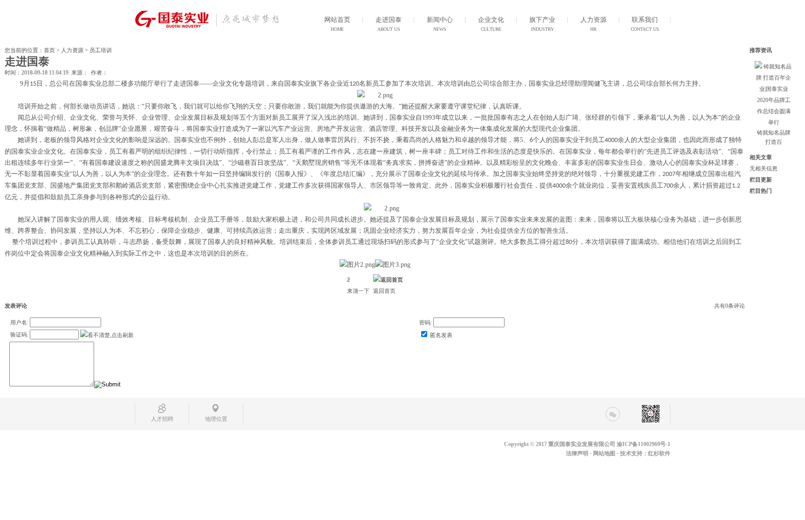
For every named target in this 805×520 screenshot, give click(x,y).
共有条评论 (729, 306)
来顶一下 (358, 291)
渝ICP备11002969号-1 (643, 444)
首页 (49, 50)
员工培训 (100, 50)
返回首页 (384, 291)
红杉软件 (659, 453)
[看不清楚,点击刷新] (107, 335)
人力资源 (72, 50)
